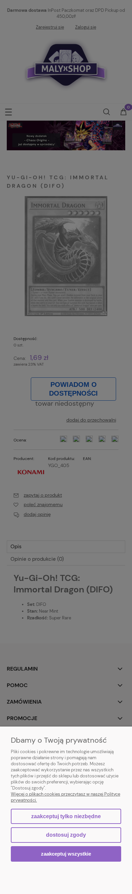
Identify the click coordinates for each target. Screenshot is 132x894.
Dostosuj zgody (66, 835)
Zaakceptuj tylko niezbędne (66, 816)
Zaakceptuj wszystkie (66, 854)
